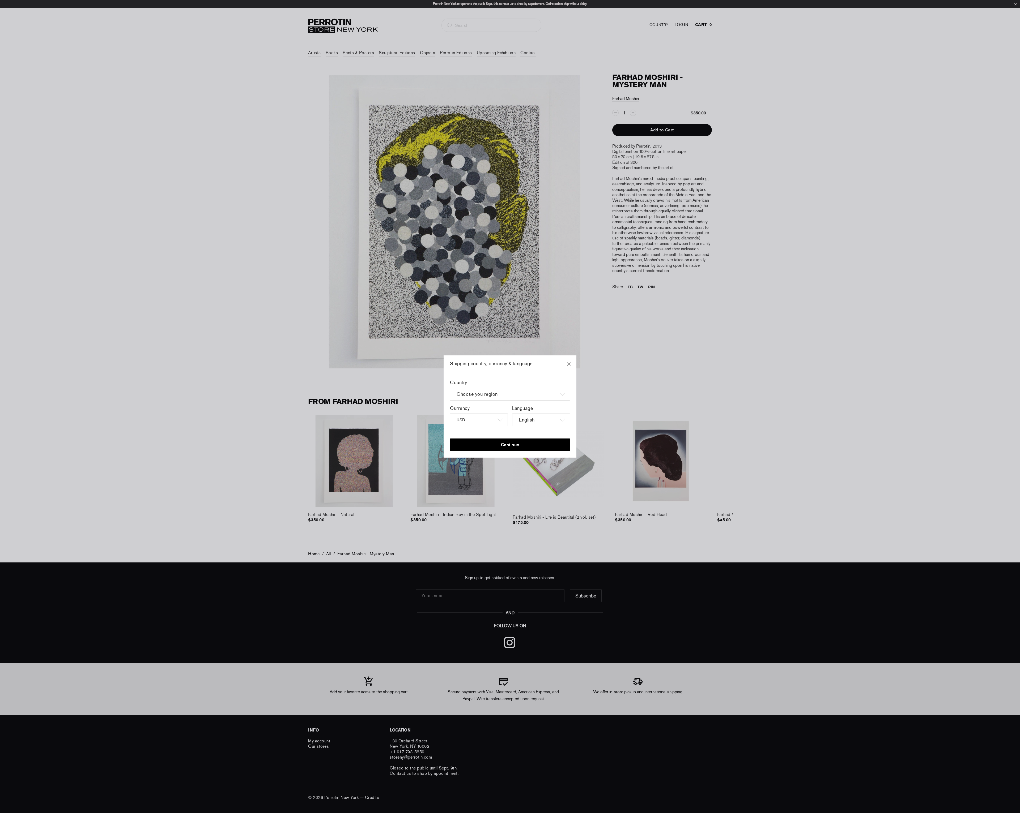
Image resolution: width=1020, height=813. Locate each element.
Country (458, 382)
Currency (460, 408)
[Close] (573, 366)
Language (522, 408)
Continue (510, 445)
